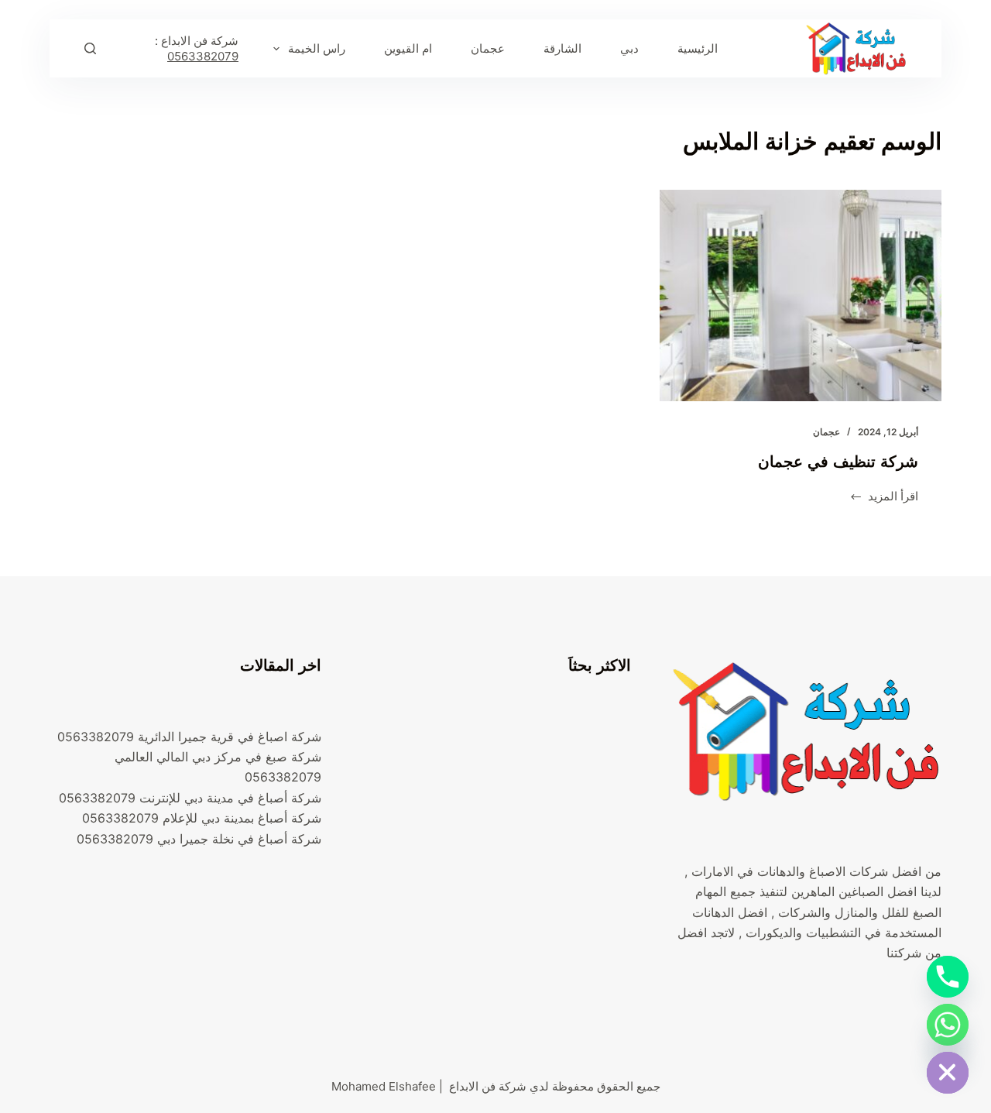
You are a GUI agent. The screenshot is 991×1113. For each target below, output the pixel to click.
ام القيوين (408, 48)
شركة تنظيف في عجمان (838, 461)
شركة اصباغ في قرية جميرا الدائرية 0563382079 (189, 736)
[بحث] (90, 48)
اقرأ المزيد (893, 498)
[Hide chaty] (948, 1073)
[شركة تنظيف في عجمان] (800, 295)
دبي (629, 48)
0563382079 (202, 56)
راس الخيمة (316, 48)
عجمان (488, 48)
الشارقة (562, 48)
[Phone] (948, 977)
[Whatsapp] (948, 1025)
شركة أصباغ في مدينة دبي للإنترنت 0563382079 (190, 798)
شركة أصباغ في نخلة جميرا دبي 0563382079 (199, 839)
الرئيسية (697, 48)
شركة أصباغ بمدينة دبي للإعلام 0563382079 (201, 818)
